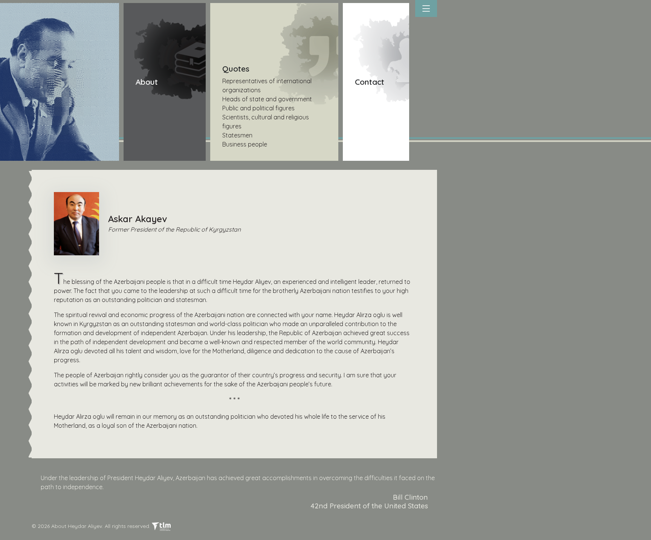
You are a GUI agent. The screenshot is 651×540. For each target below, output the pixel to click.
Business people (244, 144)
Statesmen (237, 135)
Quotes (235, 68)
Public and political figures (258, 108)
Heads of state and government (267, 99)
